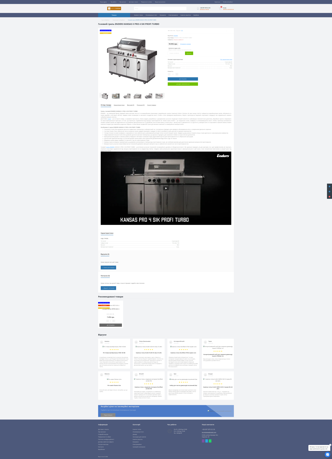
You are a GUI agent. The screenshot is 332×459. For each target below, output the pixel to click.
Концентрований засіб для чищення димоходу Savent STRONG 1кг (217, 355)
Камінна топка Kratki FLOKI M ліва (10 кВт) (149, 353)
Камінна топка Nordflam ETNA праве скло (183, 353)
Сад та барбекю (105, 20)
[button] (329, 196)
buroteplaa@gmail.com (209, 432)
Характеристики (119, 105)
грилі (109, 119)
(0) (182, 30)
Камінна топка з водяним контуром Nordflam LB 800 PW (149, 388)
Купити (189, 53)
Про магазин (123, 2)
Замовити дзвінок (204, 9)
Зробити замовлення (228, 9)
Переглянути (108, 415)
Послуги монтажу (103, 444)
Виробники (101, 449)
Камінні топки (138, 15)
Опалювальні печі (151, 15)
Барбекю (196, 15)
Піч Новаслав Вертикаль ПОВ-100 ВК (114, 353)
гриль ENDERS (110, 147)
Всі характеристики (226, 59)
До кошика (182, 79)
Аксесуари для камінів (139, 437)
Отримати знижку (185, 44)
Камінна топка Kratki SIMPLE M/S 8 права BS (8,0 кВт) (218, 388)
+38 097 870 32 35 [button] (208, 429)
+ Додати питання (108, 288)
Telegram (206, 441)
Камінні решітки (186, 15)
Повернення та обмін (146, 2)
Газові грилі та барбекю (119, 20)
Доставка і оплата (133, 2)
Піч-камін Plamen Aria (114, 385)
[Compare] (232, 30)
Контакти (101, 447)
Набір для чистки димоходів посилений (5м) (183, 385)
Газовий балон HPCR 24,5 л (110, 309)
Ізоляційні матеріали (139, 447)
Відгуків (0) (130, 105)
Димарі (135, 434)
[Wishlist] (228, 30)
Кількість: (170, 71)
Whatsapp (210, 441)
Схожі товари (151, 105)
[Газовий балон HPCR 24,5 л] (110, 305)
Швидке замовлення (183, 84)
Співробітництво (103, 434)
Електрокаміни (173, 15)
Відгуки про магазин (160, 2)
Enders (176, 35)
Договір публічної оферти (106, 442)
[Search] (185, 8)
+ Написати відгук (108, 267)
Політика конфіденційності (106, 439)
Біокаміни (163, 15)
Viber (203, 441)
